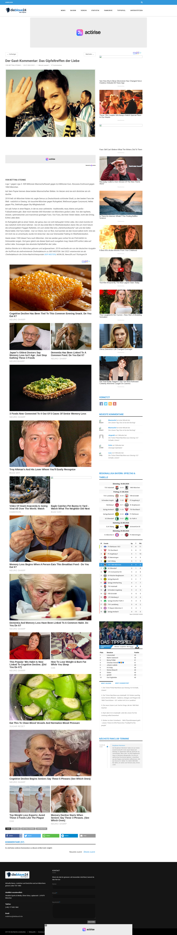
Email (54, 893)
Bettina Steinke (28, 829)
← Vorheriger (11, 54)
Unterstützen (136, 10)
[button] (13, 836)
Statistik (95, 10)
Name (54, 884)
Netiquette (32, 932)
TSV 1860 (16, 829)
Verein (84, 10)
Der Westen (41, 829)
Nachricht (56, 902)
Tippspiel (121, 10)
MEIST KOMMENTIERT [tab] (122, 683)
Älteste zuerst (89, 852)
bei (123, 437)
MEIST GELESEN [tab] (106, 683)
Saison (73, 10)
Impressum (41, 932)
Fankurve (108, 10)
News (63, 10)
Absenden (91, 922)
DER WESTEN (50, 254)
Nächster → (90, 54)
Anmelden (9, 2)
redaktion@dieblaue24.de (14, 916)
